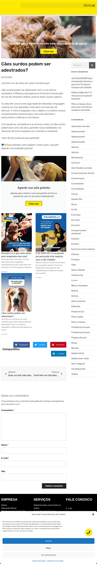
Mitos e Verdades (79, 285)
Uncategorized (78, 369)
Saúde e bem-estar (80, 358)
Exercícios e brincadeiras (83, 249)
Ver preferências (48, 555)
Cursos (74, 194)
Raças (74, 343)
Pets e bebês (77, 317)
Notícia (74, 291)
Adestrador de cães (80, 126)
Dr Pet (74, 209)
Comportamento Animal (82, 173)
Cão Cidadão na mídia (81, 168)
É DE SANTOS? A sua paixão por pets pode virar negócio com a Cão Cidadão (50, 256)
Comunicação (77, 178)
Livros (74, 280)
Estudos (75, 238)
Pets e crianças (78, 322)
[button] (93, 514)
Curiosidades (77, 183)
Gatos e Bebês (78, 270)
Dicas (74, 204)
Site (3, 471)
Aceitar (48, 541)
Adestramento (78, 131)
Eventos (75, 244)
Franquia (75, 259)
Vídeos (74, 374)
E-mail (5, 458)
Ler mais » (4, 272)
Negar (48, 548)
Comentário (7, 410)
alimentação (77, 157)
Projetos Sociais (79, 337)
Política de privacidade (55, 561)
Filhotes (75, 254)
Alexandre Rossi (8, 508)
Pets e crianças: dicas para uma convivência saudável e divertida (81, 107)
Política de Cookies (39, 561)
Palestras (75, 306)
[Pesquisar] (92, 65)
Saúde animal (77, 353)
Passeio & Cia (77, 311)
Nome (4, 445)
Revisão (75, 348)
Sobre (4, 505)
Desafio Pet (76, 199)
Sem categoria (78, 363)
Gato (73, 265)
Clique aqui (49, 51)
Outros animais (78, 301)
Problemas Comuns (80, 327)
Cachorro (75, 163)
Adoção (75, 147)
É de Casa (75, 215)
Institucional (77, 275)
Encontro (75, 220)
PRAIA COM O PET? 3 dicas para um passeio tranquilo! (81, 95)
